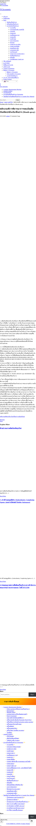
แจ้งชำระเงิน (6, 66)
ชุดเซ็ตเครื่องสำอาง (15, 55)
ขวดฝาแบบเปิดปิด (14, 46)
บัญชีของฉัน (6, 18)
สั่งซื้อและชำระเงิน (8, 65)
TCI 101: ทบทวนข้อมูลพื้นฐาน (11, 77)
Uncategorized (7, 92)
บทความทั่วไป (8, 102)
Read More (3, 496)
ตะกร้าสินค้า (6, 63)
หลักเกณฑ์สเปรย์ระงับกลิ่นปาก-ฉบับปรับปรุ (12, 416)
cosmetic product (7, 91)
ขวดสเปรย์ (13, 33)
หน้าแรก (5, 16)
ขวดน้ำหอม (13, 39)
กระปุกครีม (13, 27)
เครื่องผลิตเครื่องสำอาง (12, 24)
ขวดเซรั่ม (12, 31)
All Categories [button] (4, 86)
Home (1, 102)
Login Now (3, 4)
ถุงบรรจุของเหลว (14, 40)
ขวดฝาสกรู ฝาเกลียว (15, 44)
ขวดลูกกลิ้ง (13, 37)
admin (8, 116)
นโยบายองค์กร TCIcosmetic (14, 74)
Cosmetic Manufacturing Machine (12, 89)
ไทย (7, 81)
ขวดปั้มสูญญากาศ (14, 35)
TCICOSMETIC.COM (18, 823)
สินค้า (4, 20)
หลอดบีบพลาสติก (14, 48)
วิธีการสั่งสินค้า (7, 61)
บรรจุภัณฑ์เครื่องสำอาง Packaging (13, 94)
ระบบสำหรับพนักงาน (12, 75)
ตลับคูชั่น (12, 57)
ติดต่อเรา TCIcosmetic (8, 70)
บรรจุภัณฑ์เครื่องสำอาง (13, 26)
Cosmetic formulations (8, 68)
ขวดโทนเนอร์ (13, 52)
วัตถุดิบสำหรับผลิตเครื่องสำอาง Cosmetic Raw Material (18, 96)
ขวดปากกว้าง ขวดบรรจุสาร (17, 53)
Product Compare (7, 79)
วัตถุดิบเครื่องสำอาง (12, 22)
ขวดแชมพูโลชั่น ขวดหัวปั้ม (17, 29)
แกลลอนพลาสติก (14, 50)
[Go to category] (1, 822)
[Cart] (32, 821)
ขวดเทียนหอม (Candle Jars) (17, 59)
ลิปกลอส (12, 42)
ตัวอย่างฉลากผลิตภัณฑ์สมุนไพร (11, 428)
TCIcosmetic (5, 9)
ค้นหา (17, 100)
